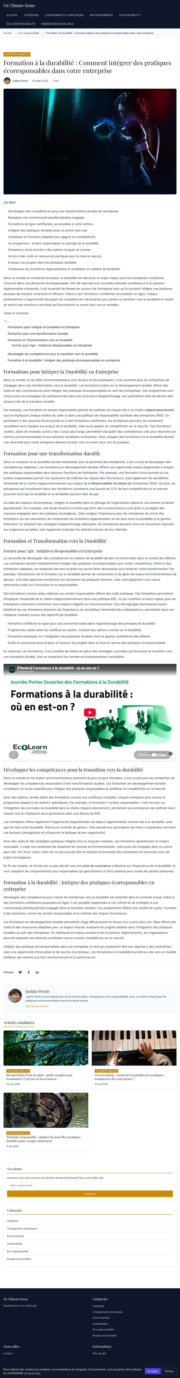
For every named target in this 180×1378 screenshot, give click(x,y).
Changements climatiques (64, 15)
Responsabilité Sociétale (109, 483)
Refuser (169, 1371)
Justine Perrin (20, 80)
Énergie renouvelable (57, 23)
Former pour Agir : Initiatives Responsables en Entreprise (52, 345)
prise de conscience (97, 866)
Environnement (101, 15)
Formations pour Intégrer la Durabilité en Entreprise (44, 327)
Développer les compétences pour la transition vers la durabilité (53, 354)
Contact (8, 1353)
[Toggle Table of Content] (6, 322)
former (70, 288)
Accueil (12, 15)
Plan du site (99, 1353)
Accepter (153, 1371)
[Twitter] (20, 972)
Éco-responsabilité (21, 23)
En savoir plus (32, 1373)
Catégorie (31, 15)
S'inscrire (90, 1193)
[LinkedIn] (37, 972)
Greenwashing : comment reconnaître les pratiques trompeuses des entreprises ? (129, 1077)
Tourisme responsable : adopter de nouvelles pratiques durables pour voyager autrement (43, 1139)
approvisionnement (160, 410)
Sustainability (130, 15)
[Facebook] (28, 972)
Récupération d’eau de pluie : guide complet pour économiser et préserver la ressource (39, 1077)
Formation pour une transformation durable (38, 333)
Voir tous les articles (36, 1006)
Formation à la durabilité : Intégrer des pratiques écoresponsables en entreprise (64, 360)
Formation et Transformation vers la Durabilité (40, 340)
